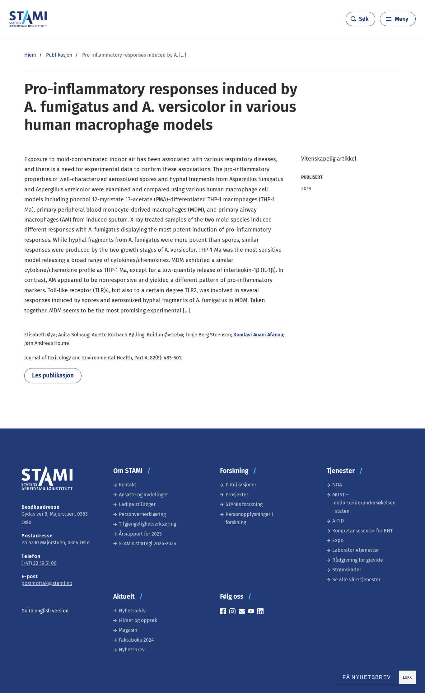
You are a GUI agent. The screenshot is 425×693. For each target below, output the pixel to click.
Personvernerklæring (142, 514)
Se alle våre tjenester (356, 580)
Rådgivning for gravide (357, 560)
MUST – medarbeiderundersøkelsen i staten (363, 503)
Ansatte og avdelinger (143, 495)
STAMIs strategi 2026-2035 (147, 543)
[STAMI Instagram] (234, 612)
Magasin (128, 630)
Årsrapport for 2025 (140, 534)
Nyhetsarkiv (132, 611)
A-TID (338, 521)
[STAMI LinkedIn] (262, 612)
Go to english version (44, 611)
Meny (401, 19)
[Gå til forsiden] (28, 26)
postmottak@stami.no (46, 583)
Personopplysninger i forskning (249, 518)
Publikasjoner (241, 485)
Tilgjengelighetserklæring (147, 524)
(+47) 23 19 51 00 (39, 563)
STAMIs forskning (244, 504)
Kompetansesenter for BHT (362, 531)
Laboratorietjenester (355, 550)
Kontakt (127, 485)
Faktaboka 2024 (136, 640)
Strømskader (346, 570)
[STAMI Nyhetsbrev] (243, 612)
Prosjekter (237, 495)
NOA (337, 485)
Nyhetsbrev (132, 650)
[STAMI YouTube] (252, 612)
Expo (337, 540)
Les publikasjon (53, 375)
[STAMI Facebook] (224, 612)
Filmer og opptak (138, 620)
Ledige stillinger (137, 504)
